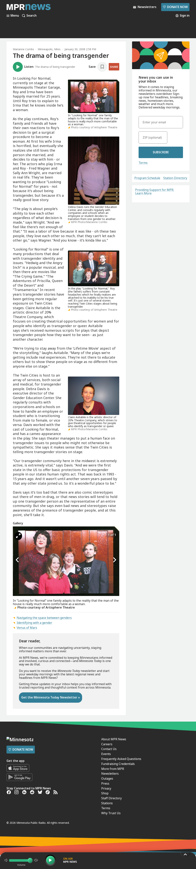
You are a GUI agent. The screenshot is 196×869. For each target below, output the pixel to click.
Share (114, 67)
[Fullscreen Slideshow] (18, 536)
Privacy (106, 788)
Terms (143, 163)
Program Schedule (147, 178)
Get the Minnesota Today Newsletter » (50, 697)
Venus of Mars (27, 628)
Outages (107, 778)
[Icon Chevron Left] (17, 560)
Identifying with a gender (34, 623)
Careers (106, 744)
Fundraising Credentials (118, 764)
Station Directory (175, 178)
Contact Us (109, 749)
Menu (15, 15)
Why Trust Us (111, 813)
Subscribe (161, 152)
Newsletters (110, 773)
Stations (107, 803)
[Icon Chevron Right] (114, 560)
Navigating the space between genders (44, 618)
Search (31, 15)
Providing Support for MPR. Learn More (154, 191)
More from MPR (112, 769)
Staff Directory (111, 798)
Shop (105, 793)
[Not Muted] (6, 860)
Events (106, 754)
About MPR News (113, 739)
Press (105, 783)
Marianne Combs (23, 49)
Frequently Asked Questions (121, 759)
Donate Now (175, 7)
